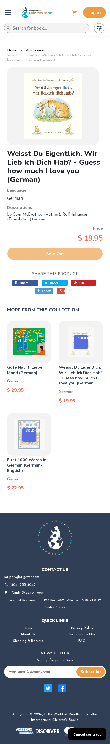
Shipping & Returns (28, 641)
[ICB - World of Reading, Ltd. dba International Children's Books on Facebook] (62, 690)
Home (12, 50)
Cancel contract (87, 734)
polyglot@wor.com (24, 577)
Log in (94, 12)
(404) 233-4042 (22, 585)
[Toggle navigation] (8, 12)
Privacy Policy (82, 628)
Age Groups (35, 50)
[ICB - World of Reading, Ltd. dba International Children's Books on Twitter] (48, 690)
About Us (28, 634)
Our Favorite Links (82, 634)
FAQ (82, 641)
